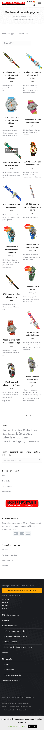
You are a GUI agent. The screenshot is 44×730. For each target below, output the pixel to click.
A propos (5, 620)
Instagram (5, 599)
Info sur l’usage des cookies (15, 631)
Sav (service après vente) (11, 680)
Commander (9, 670)
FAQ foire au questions (10, 615)
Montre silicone (26, 707)
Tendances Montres (9, 555)
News (27, 438)
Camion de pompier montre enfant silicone (11, 75)
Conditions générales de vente (16, 636)
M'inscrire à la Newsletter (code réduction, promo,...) (22, 590)
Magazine (5, 550)
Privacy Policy (19, 697)
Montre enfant (17, 703)
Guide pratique (7, 560)
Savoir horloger (13, 441)
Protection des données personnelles (18, 647)
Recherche (39, 460)
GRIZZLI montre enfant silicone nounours (11, 250)
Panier (7, 664)
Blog (4, 476)
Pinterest (5, 605)
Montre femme (7, 703)
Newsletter (6, 481)
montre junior (19, 438)
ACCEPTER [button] (32, 726)
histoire (11, 434)
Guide (5, 434)
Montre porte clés (9, 710)
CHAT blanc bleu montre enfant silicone (12, 120)
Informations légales (10, 626)
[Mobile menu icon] (39, 3)
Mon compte (7, 659)
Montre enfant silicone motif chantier (32, 380)
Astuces (6, 430)
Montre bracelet (14, 707)
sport (25, 442)
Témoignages (7, 486)
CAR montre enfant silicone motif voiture (32, 75)
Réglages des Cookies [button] (16, 726)
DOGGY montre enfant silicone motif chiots (32, 207)
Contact (5, 652)
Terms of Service (30, 697)
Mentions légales (11, 642)
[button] (18, 66)
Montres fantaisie (22, 710)
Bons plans (17, 430)
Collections (30, 430)
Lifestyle (9, 437)
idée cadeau (24, 433)
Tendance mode (33, 442)
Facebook (5, 602)
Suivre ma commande (13, 675)
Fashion (5, 566)
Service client (7, 492)
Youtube (4, 608)
